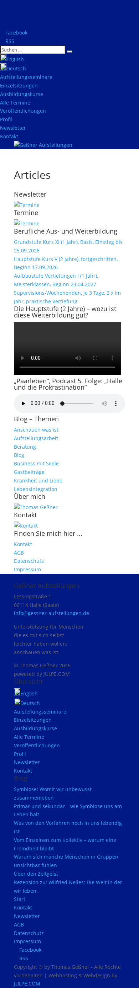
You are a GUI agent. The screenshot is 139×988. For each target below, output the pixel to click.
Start (19, 899)
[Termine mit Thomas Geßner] (27, 223)
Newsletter (13, 127)
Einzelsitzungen (19, 85)
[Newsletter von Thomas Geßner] (27, 205)
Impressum (27, 569)
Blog (19, 455)
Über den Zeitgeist (36, 873)
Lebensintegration (35, 489)
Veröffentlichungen (23, 110)
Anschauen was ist (36, 429)
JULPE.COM (27, 983)
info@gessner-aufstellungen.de (51, 613)
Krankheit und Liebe (38, 480)
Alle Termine (15, 102)
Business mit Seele (36, 463)
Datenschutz (29, 560)
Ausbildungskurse (21, 94)
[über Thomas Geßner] (36, 507)
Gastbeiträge (29, 472)
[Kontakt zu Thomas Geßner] (26, 525)
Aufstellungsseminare (26, 77)
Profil (6, 119)
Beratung (25, 446)
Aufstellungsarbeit (36, 438)
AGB (19, 552)
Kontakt (9, 136)
